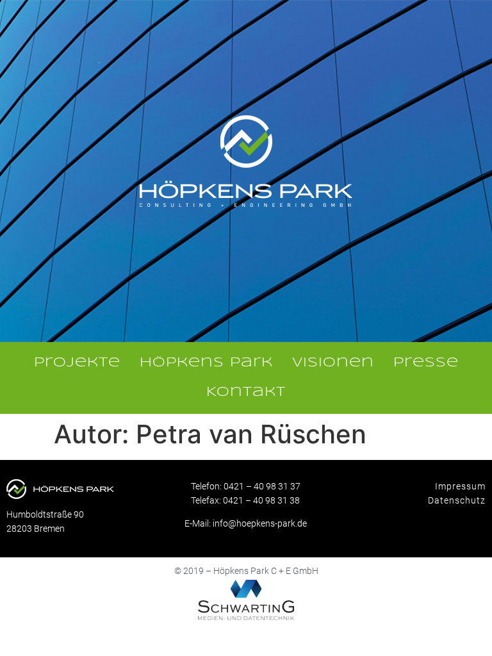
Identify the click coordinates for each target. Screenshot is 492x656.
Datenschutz (457, 500)
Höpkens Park (206, 363)
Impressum (460, 486)
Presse (426, 363)
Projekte (77, 363)
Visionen (333, 363)
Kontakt (246, 392)
